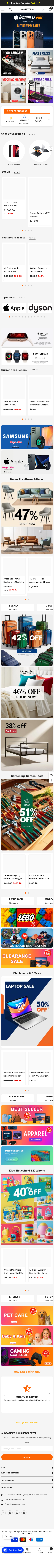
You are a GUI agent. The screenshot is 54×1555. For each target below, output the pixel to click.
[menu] (2, 9)
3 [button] (28, 230)
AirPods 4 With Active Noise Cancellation (11, 270)
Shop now (13, 609)
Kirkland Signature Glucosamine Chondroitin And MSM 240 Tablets (38, 270)
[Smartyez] (13, 151)
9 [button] (35, 317)
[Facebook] (3, 1512)
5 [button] (22, 317)
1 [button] (22, 230)
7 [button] (28, 317)
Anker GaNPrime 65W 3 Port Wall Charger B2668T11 (40, 403)
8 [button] (31, 317)
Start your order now (27, 1423)
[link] (27, 1395)
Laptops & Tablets (40, 165)
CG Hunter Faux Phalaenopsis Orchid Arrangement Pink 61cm (39, 877)
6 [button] (25, 317)
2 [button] (25, 230)
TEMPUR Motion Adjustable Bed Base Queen (39, 580)
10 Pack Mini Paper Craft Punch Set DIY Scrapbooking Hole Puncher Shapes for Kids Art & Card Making (13, 1271)
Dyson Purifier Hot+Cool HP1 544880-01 (10, 204)
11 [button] (41, 317)
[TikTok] (23, 1512)
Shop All (34, 369)
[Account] (43, 9)
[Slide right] (49, 1394)
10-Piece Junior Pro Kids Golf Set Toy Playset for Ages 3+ (38, 1271)
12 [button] (44, 317)
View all (32, 134)
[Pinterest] (17, 1512)
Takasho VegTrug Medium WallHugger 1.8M (13, 877)
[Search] (10, 9)
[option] (27, 30)
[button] (51, 148)
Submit (27, 1457)
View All (22, 298)
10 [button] (38, 317)
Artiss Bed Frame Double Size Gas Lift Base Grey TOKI (13, 580)
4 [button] (31, 230)
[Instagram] (10, 1512)
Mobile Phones (14, 165)
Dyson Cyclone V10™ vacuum (40, 215)
